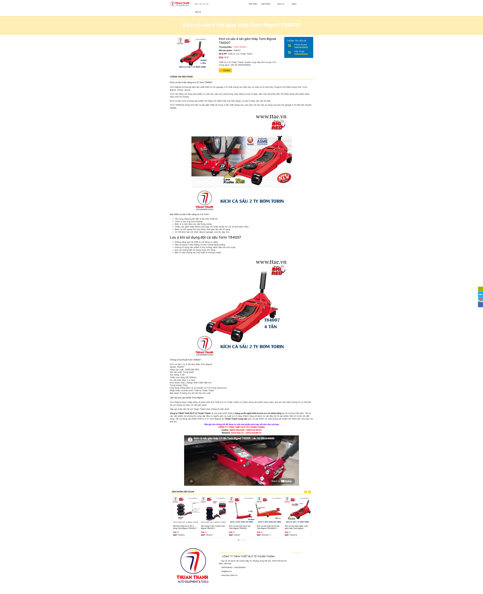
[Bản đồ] (480, 299)
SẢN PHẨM (265, 4)
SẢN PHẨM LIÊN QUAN (183, 491)
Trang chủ (174, 19)
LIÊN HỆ (198, 12)
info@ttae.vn (226, 571)
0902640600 (301, 47)
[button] (238, 540)
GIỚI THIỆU (253, 4)
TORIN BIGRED (240, 47)
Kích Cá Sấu (184, 19)
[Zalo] (480, 294)
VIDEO (294, 4)
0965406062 (301, 54)
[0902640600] (480, 289)
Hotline (226, 70)
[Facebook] (480, 304)
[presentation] (305, 492)
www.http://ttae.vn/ (229, 575)
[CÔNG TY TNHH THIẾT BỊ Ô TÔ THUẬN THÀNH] (180, 4)
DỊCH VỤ (280, 4)
